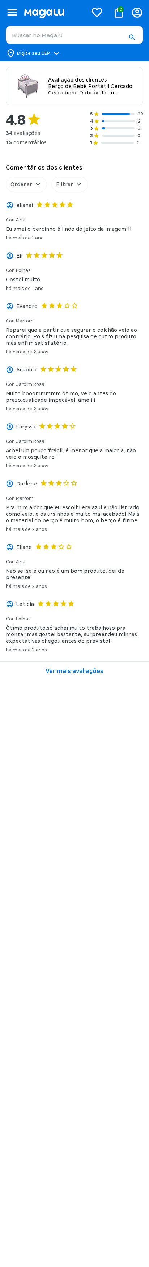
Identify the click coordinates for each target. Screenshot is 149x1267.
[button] (131, 37)
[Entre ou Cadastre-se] (137, 12)
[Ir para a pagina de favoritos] (97, 12)
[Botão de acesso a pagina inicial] (53, 12)
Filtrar (64, 184)
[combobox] (74, 35)
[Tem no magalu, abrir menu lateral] (12, 12)
